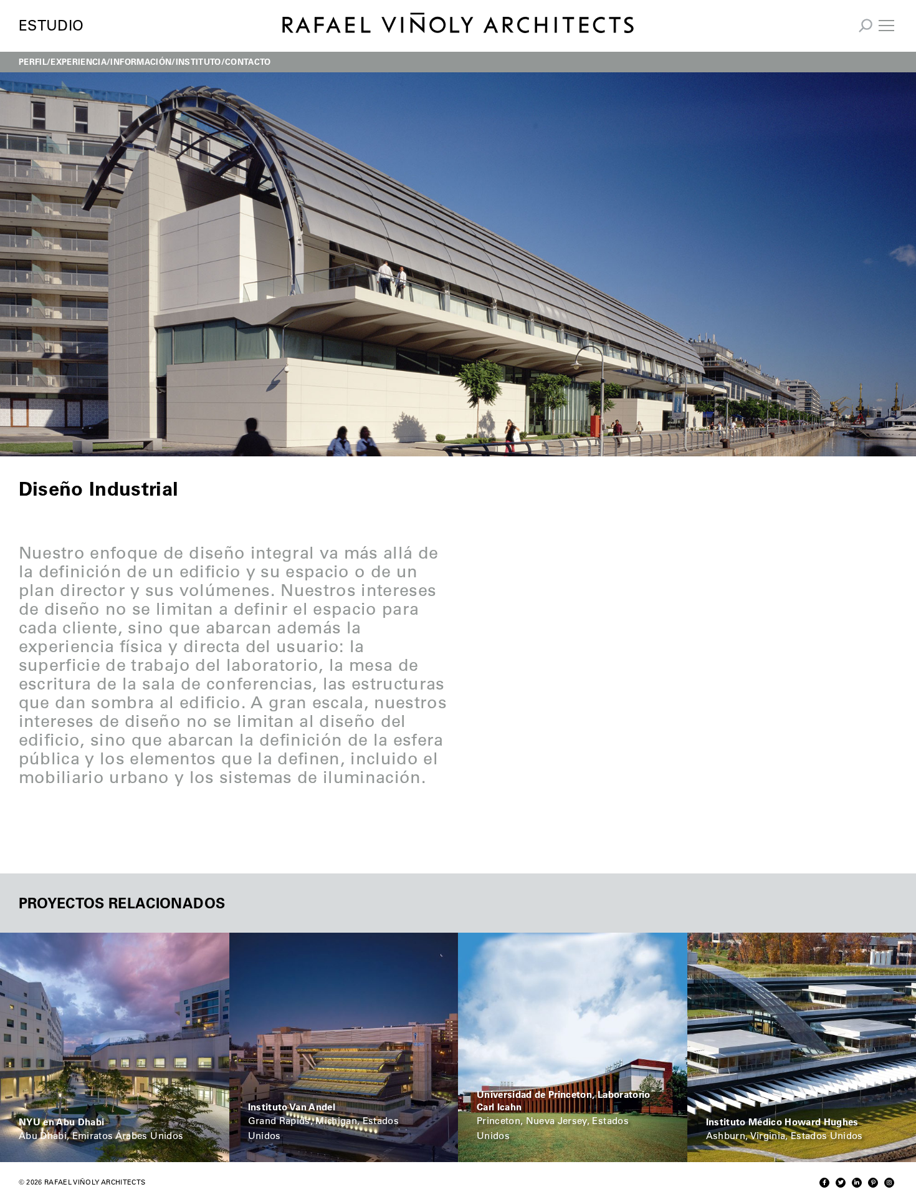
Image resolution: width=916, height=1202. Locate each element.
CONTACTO (248, 61)
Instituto (198, 61)
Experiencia (78, 61)
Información (140, 61)
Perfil (33, 61)
